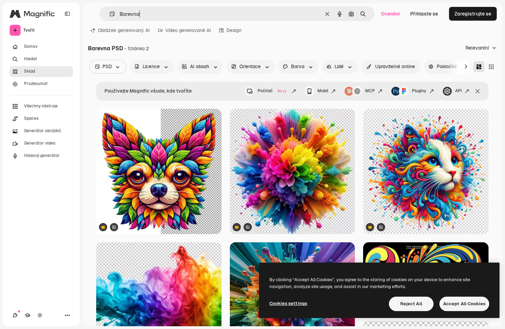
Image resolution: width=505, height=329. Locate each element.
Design (234, 30)
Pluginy (419, 91)
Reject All (411, 304)
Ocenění (390, 14)
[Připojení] (15, 315)
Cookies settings (288, 303)
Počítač (272, 91)
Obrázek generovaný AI (124, 30)
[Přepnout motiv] (39, 315)
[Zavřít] (477, 91)
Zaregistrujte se (472, 14)
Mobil (322, 91)
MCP (370, 91)
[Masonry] (478, 66)
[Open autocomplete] (109, 14)
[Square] (491, 66)
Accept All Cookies (464, 304)
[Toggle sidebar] (67, 13)
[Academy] (27, 315)
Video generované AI (188, 30)
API (458, 91)
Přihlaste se (424, 14)
